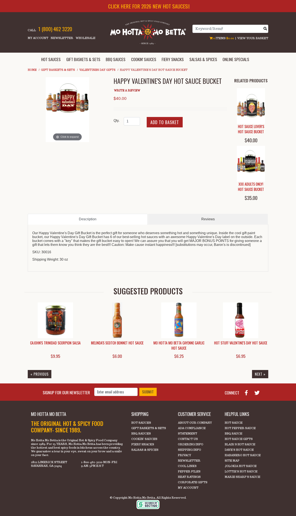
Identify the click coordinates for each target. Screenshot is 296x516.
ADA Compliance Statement (192, 430)
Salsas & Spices (144, 450)
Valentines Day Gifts (97, 69)
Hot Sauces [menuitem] (51, 59)
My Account (38, 38)
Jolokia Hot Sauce (241, 466)
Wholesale (85, 38)
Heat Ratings (189, 477)
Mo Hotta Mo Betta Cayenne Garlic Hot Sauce (178, 345)
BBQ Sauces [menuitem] (115, 59)
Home (32, 69)
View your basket (252, 38)
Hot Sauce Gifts (239, 439)
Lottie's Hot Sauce (241, 471)
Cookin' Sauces (144, 439)
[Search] (265, 28)
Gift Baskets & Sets (58, 69)
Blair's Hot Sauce (240, 444)
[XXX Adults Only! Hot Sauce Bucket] (251, 164)
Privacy (184, 455)
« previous (40, 374)
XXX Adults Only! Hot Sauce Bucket (251, 187)
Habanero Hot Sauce (243, 455)
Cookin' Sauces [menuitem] (143, 59)
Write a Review (127, 90)
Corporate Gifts (192, 482)
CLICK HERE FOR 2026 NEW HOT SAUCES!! (149, 6)
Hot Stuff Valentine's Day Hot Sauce (240, 343)
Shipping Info (189, 450)
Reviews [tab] (208, 219)
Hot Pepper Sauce (240, 428)
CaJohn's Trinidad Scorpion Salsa (55, 343)
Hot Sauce (233, 423)
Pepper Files (189, 471)
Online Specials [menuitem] (236, 59)
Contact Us (188, 439)
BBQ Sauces (141, 433)
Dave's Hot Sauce (239, 450)
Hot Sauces (141, 423)
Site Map (232, 460)
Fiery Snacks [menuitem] (173, 59)
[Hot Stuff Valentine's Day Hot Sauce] (240, 320)
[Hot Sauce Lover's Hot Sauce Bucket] (251, 106)
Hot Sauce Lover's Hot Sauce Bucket (251, 129)
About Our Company (195, 423)
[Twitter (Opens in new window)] (258, 392)
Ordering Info (190, 444)
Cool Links (187, 466)
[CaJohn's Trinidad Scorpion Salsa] (55, 320)
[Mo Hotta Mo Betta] (148, 32)
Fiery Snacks (142, 444)
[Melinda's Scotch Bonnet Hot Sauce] (117, 320)
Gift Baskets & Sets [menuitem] (83, 59)
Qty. (116, 120)
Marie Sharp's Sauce (242, 477)
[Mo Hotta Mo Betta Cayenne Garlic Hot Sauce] (179, 320)
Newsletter (62, 38)
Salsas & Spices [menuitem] (203, 59)
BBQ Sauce (233, 433)
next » (260, 374)
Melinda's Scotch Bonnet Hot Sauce (117, 343)
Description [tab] (87, 219)
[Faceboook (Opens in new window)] (248, 392)
